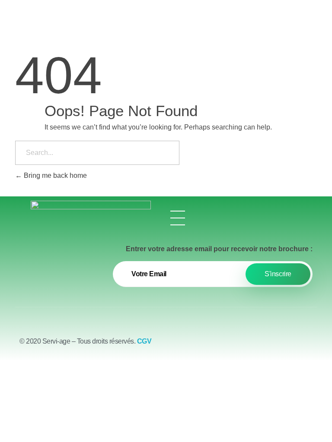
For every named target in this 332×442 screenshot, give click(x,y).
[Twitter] (282, 339)
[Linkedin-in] (306, 339)
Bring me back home (54, 175)
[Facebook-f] (258, 339)
